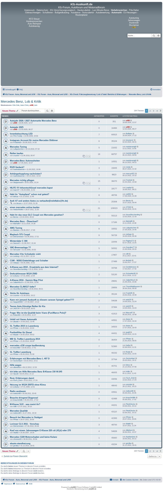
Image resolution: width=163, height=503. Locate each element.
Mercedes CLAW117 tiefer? (23, 287)
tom (35, 105)
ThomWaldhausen (133, 286)
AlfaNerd (129, 430)
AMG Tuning (16, 228)
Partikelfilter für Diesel (21, 332)
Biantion (16, 230)
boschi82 (16, 348)
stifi (127, 254)
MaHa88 (16, 223)
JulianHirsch (18, 282)
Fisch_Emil (17, 380)
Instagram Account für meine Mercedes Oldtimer (34, 140)
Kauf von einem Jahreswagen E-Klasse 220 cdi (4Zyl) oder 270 (40, 430)
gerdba (16, 446)
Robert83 (16, 315)
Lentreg (16, 256)
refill (14, 406)
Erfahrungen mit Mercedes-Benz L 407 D (30, 358)
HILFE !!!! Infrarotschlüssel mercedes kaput (31, 188)
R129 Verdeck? (17, 167)
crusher (16, 155)
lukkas (15, 196)
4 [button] (157, 110)
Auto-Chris (24, 105)
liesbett (128, 260)
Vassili (15, 374)
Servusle (16, 250)
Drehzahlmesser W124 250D (23, 273)
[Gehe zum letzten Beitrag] (131, 120)
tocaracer (129, 140)
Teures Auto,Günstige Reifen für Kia (27, 306)
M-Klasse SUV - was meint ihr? (25, 404)
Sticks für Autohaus (19, 293)
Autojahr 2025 (16, 127)
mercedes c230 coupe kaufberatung (27, 345)
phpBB (73, 487)
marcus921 (130, 173)
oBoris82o (17, 367)
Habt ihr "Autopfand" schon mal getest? (29, 194)
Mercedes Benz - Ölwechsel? (24, 221)
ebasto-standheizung (20, 443)
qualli (128, 332)
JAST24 (16, 308)
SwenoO (16, 243)
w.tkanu (16, 276)
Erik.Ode (16, 105)
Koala (128, 352)
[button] (160, 111)
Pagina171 (130, 241)
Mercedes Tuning (18, 147)
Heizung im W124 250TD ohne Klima (28, 385)
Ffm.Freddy (17, 136)
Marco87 (129, 313)
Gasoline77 (130, 247)
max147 (16, 190)
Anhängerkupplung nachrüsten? (26, 174)
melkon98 (17, 393)
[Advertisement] (81, 61)
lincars (19, 203)
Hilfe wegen (15, 365)
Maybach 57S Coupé (20, 234)
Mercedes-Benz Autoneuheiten (25, 160)
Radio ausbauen (18, 391)
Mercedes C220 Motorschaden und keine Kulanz (33, 437)
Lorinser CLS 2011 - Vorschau (24, 424)
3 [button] (153, 110)
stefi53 (128, 194)
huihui (128, 345)
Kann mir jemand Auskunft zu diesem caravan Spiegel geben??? (42, 300)
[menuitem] (19, 89)
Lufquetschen (18, 149)
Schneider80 (131, 273)
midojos (16, 263)
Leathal (128, 187)
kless (128, 365)
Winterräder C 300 (18, 241)
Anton (128, 319)
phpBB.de (92, 489)
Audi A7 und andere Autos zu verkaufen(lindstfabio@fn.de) (39, 201)
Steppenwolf (18, 182)
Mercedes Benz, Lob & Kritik (21, 101)
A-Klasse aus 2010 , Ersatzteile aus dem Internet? (34, 267)
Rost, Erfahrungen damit (22, 378)
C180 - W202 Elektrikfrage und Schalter (29, 260)
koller (128, 371)
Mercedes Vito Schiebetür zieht (25, 254)
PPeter (15, 328)
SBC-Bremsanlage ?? (20, 247)
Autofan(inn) (130, 437)
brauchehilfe (18, 400)
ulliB (31, 105)
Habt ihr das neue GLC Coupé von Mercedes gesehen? (37, 215)
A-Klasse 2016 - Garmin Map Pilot (26, 280)
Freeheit (129, 180)
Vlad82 (15, 433)
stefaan (129, 234)
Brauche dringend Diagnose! (24, 398)
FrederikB (17, 142)
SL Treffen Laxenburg (20, 352)
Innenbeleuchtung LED (21, 134)
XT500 (128, 207)
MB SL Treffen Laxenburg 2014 (25, 339)
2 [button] (150, 110)
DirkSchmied (18, 237)
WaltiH (128, 424)
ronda (128, 167)
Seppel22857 (18, 302)
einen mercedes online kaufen (24, 207)
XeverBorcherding (133, 215)
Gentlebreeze (131, 267)
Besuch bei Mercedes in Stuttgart (26, 417)
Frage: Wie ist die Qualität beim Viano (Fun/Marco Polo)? (38, 313)
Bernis (128, 201)
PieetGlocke (130, 404)
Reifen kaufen (16, 153)
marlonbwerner (19, 169)
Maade (15, 335)
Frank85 (129, 293)
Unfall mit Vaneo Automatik (23, 319)
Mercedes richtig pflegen (22, 180)
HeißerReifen (18, 209)
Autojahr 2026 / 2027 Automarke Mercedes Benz (33, 120)
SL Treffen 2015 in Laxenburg (24, 326)
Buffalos (129, 133)
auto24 (128, 299)
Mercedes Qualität (19, 411)
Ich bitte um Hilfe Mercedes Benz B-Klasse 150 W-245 (36, 371)
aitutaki (16, 321)
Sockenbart (17, 361)
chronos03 (17, 439)
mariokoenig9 (131, 147)
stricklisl (129, 384)
